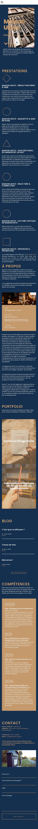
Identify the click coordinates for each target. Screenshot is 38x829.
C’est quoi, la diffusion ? (13, 529)
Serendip (28, 254)
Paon (34, 254)
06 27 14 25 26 (10, 327)
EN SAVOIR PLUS (19, 572)
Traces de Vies (9, 545)
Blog (4, 535)
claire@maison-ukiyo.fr (13, 310)
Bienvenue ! (7, 560)
